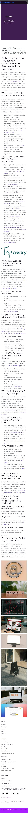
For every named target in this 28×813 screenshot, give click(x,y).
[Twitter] (3, 793)
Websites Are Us (15, 81)
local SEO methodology (14, 365)
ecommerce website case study (13, 227)
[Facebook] (7, 793)
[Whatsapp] (14, 793)
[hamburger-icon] (26, 2)
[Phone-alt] (21, 793)
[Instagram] (10, 793)
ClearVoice (17, 386)
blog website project (12, 311)
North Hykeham (20, 492)
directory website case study (16, 432)
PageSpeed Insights (11, 184)
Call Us (6, 797)
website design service (14, 216)
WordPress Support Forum (8, 288)
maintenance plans (9, 242)
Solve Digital (15, 208)
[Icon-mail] (18, 793)
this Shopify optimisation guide (17, 333)
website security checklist (11, 193)
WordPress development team (18, 280)
